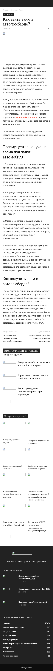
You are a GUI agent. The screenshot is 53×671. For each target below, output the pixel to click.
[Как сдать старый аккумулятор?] (9, 605)
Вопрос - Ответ (17, 10)
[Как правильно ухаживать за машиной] (39, 430)
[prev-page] (4, 401)
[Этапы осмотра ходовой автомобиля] (14, 456)
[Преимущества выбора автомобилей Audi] (9, 579)
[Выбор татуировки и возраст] (14, 429)
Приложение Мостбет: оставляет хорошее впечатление (39, 338)
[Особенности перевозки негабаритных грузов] (39, 456)
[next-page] (8, 401)
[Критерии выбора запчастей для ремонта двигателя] (14, 481)
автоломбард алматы (26, 117)
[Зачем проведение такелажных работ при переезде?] (9, 391)
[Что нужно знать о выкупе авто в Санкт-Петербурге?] (14, 512)
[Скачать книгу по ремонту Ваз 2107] (6, 592)
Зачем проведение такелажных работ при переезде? (30, 391)
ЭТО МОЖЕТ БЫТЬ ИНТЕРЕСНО (21, 350)
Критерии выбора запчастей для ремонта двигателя (12, 494)
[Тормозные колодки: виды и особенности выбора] (9, 378)
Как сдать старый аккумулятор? (32, 602)
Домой (5, 10)
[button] (4, 3)
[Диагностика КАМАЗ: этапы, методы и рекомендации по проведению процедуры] (39, 512)
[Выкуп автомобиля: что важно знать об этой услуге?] (9, 365)
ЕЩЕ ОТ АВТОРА (13, 355)
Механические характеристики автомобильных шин (12, 338)
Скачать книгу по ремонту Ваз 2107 (34, 589)
